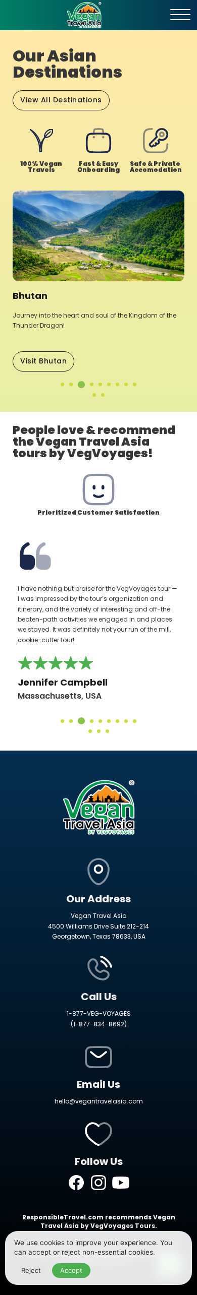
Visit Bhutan (43, 361)
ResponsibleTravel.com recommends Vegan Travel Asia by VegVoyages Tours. (98, 1221)
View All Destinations (61, 100)
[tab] (62, 384)
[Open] (180, 15)
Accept (71, 1270)
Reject (31, 1270)
